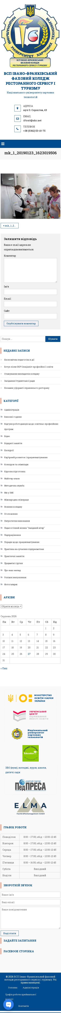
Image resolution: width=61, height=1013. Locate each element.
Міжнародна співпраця (16, 499)
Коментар (10, 255)
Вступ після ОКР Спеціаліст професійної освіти (28, 366)
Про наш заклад (12, 570)
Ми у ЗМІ (8, 492)
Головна (12, 987)
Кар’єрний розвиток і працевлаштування (25, 457)
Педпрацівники (12, 535)
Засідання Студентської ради (19, 381)
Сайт (7, 310)
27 (29, 653)
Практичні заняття (14, 556)
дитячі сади (12, 772)
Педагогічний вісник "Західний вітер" (24, 528)
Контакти (23, 1005)
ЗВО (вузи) (11, 767)
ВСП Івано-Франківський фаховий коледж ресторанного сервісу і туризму (30, 81)
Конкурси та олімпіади (16, 464)
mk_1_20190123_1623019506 (12, 225)
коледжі (24, 767)
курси (33, 767)
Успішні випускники (15, 577)
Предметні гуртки (13, 563)
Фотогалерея (10, 584)
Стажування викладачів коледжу (21, 373)
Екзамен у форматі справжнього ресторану (26, 388)
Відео (7, 436)
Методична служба (14, 485)
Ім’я (6, 286)
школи (42, 767)
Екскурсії (9, 450)
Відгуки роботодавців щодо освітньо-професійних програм (31, 426)
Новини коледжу (13, 506)
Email (7, 298)
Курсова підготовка (14, 471)
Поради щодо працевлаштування (21, 542)
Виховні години (13, 416)
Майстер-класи (12, 478)
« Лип (4, 668)
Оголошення (10, 513)
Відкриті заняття (13, 443)
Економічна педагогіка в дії (19, 359)
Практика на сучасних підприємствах (24, 549)
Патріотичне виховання (17, 521)
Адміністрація (11, 409)
